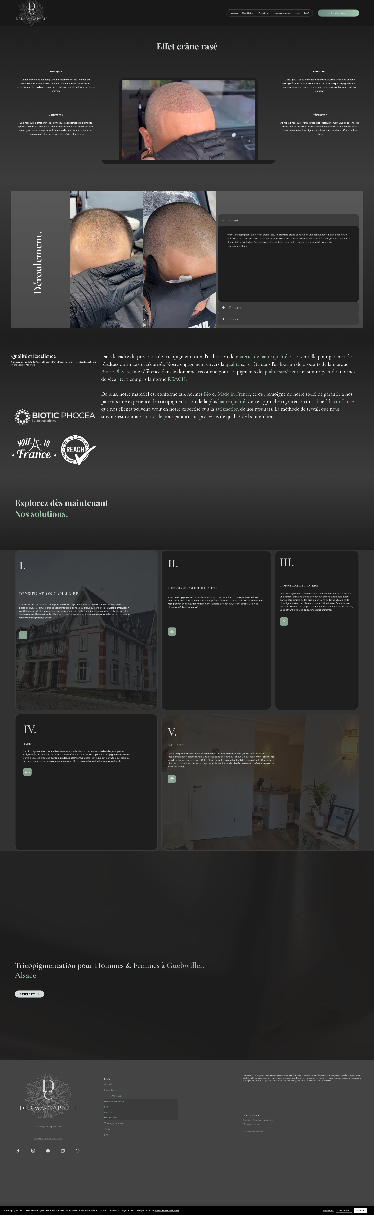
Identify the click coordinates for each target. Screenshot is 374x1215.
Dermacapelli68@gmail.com (48, 1126)
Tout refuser (344, 1210)
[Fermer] (370, 1210)
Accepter (360, 1210)
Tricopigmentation (113, 1123)
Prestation (116, 1095)
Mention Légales (251, 1124)
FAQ (106, 1134)
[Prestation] (107, 1096)
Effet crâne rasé (110, 1117)
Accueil (108, 1084)
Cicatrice (108, 1112)
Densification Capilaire (114, 1101)
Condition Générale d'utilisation (258, 1120)
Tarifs (107, 1129)
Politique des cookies (253, 1131)
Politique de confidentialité (167, 1210)
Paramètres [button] (328, 1210)
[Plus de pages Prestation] (269, 13)
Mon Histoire (110, 1090)
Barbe (106, 1106)
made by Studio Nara (48, 1138)
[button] (338, 13)
